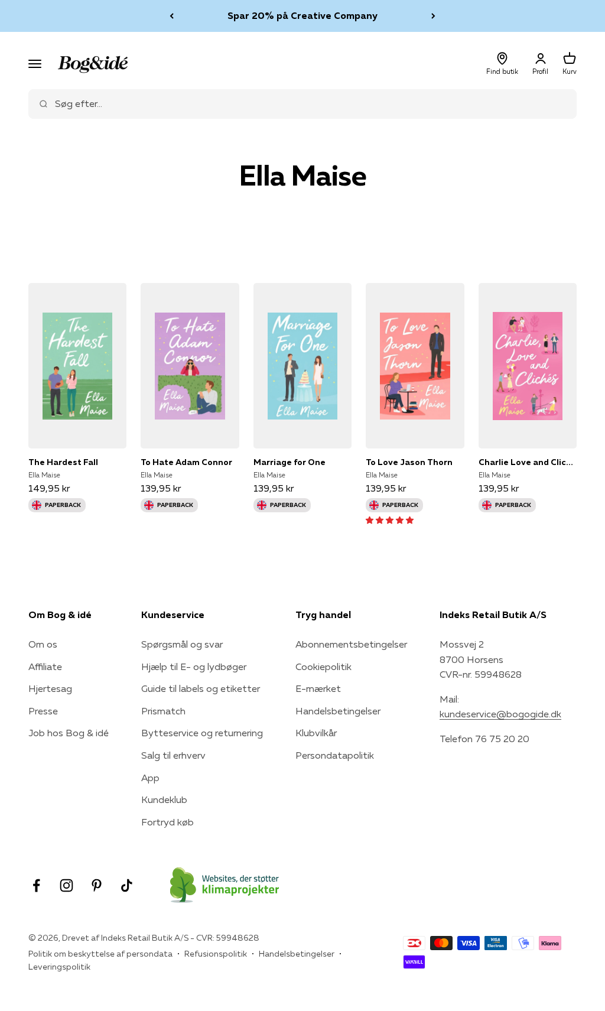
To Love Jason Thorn (409, 462)
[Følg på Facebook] (36, 885)
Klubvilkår (316, 733)
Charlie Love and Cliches (528, 462)
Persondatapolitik (334, 755)
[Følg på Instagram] (66, 885)
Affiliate (45, 666)
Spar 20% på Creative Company (302, 15)
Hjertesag (50, 688)
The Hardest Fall (63, 462)
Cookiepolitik (323, 666)
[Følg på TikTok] (127, 885)
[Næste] (433, 16)
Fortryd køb (167, 822)
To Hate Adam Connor (186, 462)
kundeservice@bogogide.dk (500, 714)
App (150, 778)
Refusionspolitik (215, 953)
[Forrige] (172, 16)
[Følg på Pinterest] (97, 885)
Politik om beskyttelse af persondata (100, 953)
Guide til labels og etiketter (200, 688)
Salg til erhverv (173, 755)
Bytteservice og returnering (202, 733)
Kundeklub (164, 799)
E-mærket (318, 688)
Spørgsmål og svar (182, 644)
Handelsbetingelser (337, 711)
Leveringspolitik (59, 966)
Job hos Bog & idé (68, 733)
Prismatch (163, 711)
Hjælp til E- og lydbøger (193, 666)
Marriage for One (289, 462)
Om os (42, 644)
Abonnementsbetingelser (351, 644)
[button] (390, 519)
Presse (43, 711)
